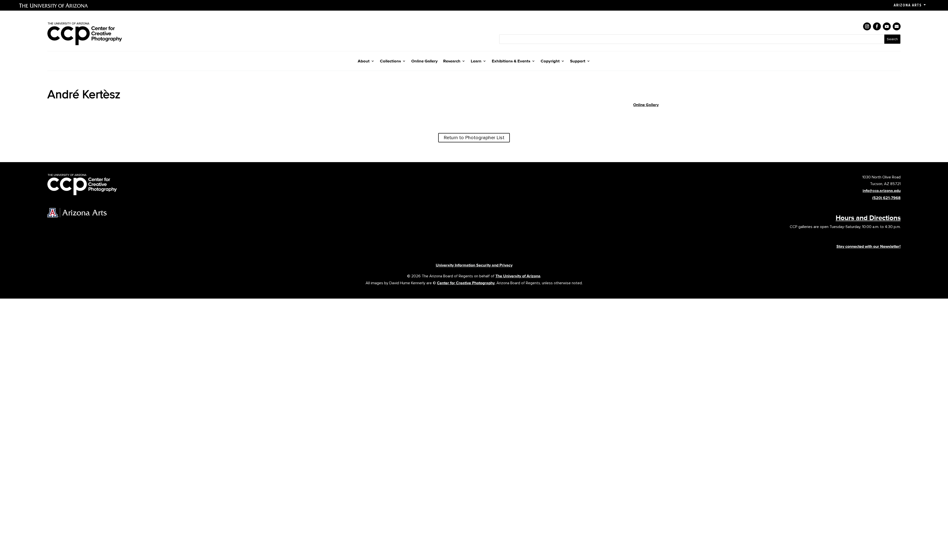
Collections (390, 61)
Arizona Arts (908, 5)
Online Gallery (424, 61)
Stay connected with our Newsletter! (868, 246)
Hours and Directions (868, 218)
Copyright (550, 61)
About (364, 61)
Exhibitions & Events (511, 61)
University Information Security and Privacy (474, 265)
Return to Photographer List (474, 138)
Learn (476, 61)
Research (451, 61)
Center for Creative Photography (466, 283)
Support (577, 61)
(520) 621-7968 (886, 197)
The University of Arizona (517, 276)
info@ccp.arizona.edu (882, 190)
